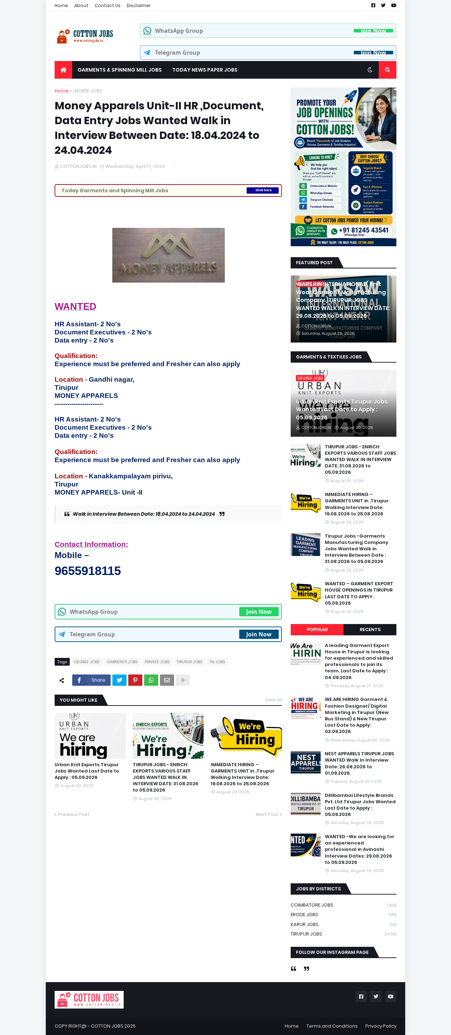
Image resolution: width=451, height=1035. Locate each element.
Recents (370, 629)
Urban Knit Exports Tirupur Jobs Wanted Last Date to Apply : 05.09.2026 (87, 771)
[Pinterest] (135, 680)
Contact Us (108, 5)
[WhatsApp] (151, 680)
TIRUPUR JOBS (189, 662)
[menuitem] (63, 70)
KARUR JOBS (343, 924)
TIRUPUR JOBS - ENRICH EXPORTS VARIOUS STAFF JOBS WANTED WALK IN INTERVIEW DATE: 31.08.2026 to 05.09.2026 (165, 778)
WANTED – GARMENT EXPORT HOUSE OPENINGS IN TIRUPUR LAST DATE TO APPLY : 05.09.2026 (359, 593)
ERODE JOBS (343, 914)
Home (61, 5)
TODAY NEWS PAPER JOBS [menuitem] (204, 69)
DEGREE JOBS (87, 90)
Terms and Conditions (332, 1026)
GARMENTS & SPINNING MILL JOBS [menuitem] (120, 69)
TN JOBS (217, 662)
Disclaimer (139, 5)
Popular (317, 629)
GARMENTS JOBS (122, 662)
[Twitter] (119, 680)
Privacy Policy (380, 1026)
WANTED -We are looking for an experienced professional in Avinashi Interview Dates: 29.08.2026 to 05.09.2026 (359, 850)
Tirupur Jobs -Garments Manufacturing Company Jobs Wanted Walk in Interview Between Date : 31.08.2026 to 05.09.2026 (356, 549)
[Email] (167, 680)
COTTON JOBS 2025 (113, 1026)
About (81, 5)
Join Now (373, 30)
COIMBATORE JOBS (343, 905)
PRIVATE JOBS (157, 662)
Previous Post (73, 814)
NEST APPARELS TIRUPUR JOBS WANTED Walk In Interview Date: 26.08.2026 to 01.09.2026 (359, 763)
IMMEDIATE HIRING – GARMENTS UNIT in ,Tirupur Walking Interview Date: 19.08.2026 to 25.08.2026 (242, 774)
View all (273, 700)
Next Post (267, 814)
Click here (263, 190)
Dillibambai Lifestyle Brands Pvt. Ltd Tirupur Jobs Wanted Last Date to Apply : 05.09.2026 (360, 805)
